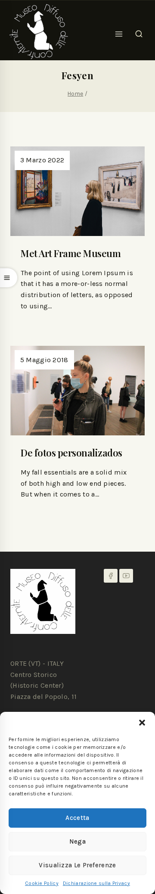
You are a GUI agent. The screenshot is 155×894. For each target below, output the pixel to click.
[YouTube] (126, 576)
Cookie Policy (42, 883)
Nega (77, 841)
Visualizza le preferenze (77, 865)
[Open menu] (119, 31)
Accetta (77, 818)
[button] (142, 722)
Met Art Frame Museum (71, 253)
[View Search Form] (138, 31)
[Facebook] (111, 576)
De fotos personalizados (71, 452)
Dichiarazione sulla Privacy (96, 883)
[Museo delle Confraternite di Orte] (39, 31)
